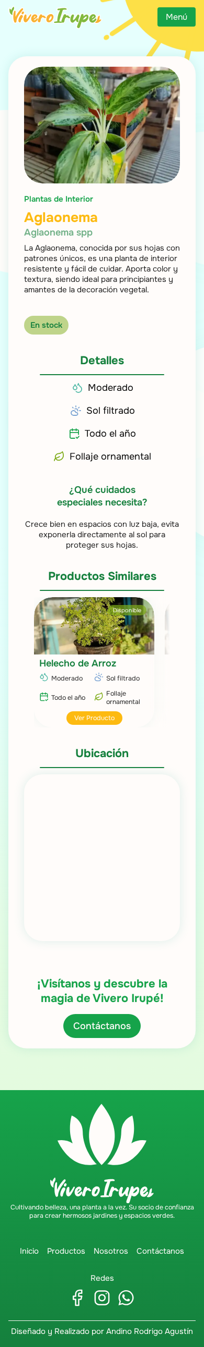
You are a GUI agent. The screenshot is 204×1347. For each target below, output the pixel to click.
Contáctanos (102, 1026)
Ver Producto (94, 718)
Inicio (29, 1251)
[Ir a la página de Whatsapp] (126, 1298)
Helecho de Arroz (77, 663)
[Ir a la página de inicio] (55, 17)
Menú (176, 16)
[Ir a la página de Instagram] (102, 1298)
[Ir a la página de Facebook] (78, 1298)
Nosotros (111, 1251)
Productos (66, 1251)
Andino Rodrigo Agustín (149, 1331)
